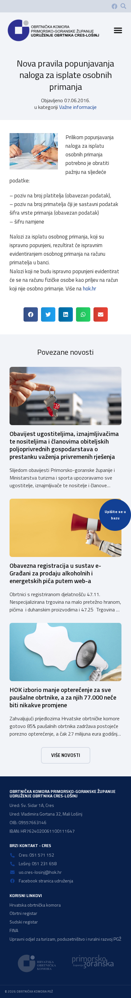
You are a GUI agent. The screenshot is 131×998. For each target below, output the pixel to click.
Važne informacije (78, 107)
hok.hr (89, 288)
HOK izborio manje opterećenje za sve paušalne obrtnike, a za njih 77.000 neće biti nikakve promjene (63, 697)
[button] (123, 6)
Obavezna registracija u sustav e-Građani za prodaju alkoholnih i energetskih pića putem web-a (55, 573)
